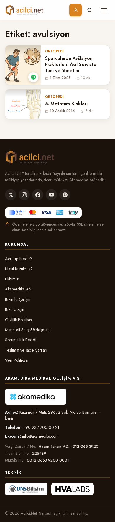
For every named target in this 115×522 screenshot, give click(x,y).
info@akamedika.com (40, 436)
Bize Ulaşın (14, 309)
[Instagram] (24, 194)
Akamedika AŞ (18, 289)
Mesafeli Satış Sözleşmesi (27, 330)
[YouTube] (51, 194)
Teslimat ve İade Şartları (26, 350)
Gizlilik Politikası (19, 320)
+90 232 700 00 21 (41, 427)
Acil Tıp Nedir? (18, 259)
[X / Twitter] (10, 194)
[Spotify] (64, 194)
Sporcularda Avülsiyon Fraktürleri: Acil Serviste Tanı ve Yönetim (70, 64)
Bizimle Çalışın (17, 299)
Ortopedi (54, 51)
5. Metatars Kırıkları (66, 104)
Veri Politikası (16, 360)
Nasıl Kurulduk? (19, 269)
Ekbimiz (12, 279)
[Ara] (89, 10)
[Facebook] (37, 194)
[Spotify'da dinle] (33, 77)
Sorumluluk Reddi (20, 340)
